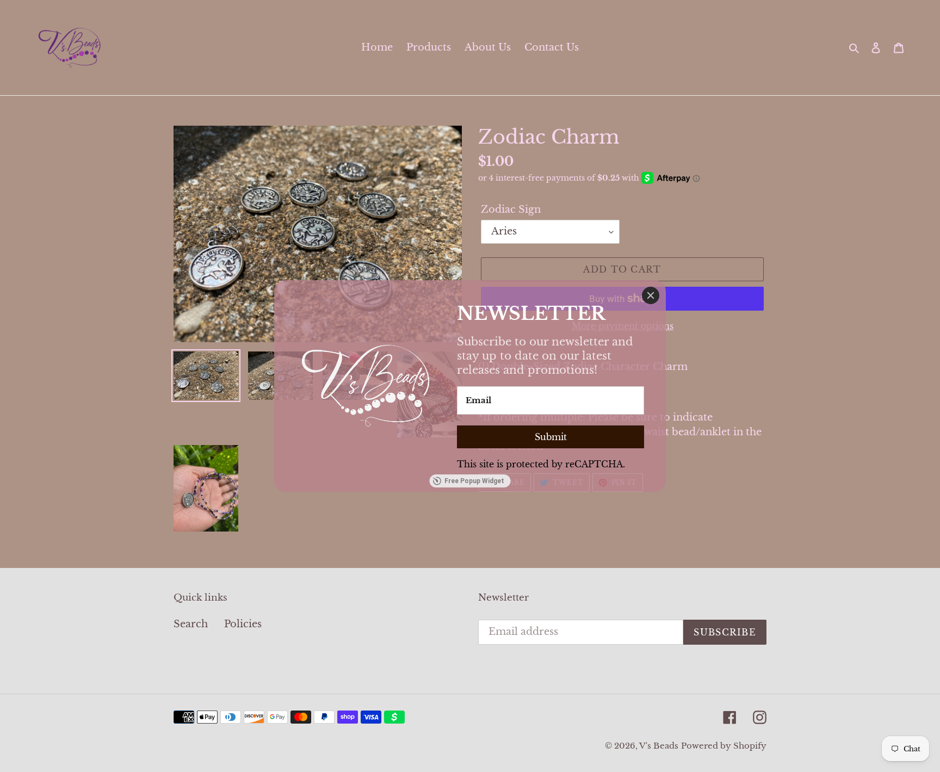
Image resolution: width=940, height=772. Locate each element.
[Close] (650, 295)
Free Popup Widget (474, 481)
